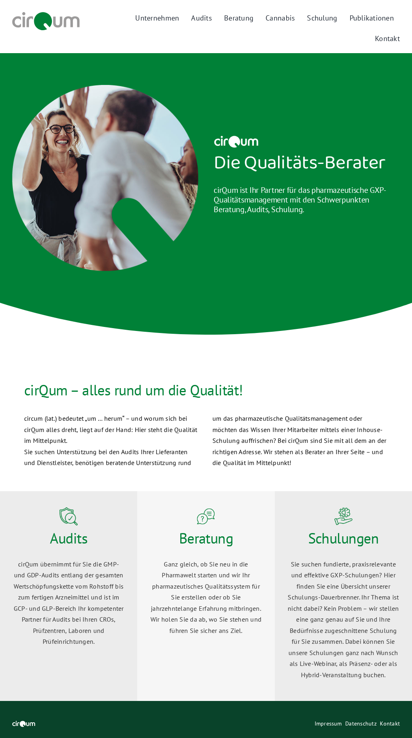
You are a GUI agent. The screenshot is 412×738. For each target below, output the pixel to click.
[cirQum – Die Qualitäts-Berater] (46, 15)
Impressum (328, 723)
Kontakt (390, 723)
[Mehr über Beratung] (205, 596)
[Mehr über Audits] (68, 596)
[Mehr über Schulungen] (343, 596)
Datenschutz (361, 723)
